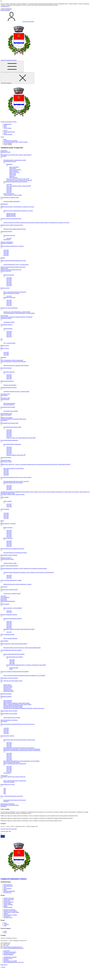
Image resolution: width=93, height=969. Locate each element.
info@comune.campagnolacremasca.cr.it (13, 947)
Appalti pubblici (7, 903)
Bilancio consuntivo (8, 538)
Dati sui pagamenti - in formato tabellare (12, 608)
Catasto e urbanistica (8, 904)
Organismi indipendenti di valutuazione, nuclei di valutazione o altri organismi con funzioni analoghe (24, 568)
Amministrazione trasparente (10, 957)
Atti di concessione (5, 509)
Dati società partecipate (8, 404)
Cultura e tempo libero (8, 899)
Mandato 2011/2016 (11, 213)
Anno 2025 (9, 187)
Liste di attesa (4, 598)
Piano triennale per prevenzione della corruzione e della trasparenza (16, 154)
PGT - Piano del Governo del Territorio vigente (11, 680)
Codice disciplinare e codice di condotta (12, 195)
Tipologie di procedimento (7, 417)
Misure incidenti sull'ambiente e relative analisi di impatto (16, 703)
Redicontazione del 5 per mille (8, 784)
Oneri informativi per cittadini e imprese (10, 197)
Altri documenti (7, 773)
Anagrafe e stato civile (8, 898)
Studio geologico (7, 684)
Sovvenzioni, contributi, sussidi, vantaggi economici (16, 142)
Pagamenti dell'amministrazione (8, 601)
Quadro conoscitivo (7, 686)
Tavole (10, 669)
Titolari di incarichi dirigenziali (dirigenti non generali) (13, 267)
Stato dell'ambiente (7, 700)
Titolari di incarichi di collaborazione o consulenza (12, 246)
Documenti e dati (7, 892)
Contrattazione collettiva (6, 318)
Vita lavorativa (6, 900)
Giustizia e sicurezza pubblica (10, 911)
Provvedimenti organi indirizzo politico (9, 423)
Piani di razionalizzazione (9, 403)
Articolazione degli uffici (6, 231)
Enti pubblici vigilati (5, 398)
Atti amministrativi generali (9, 161)
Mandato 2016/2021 (11, 214)
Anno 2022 (9, 191)
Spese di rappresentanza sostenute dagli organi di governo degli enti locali (17, 724)
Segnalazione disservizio (9, 953)
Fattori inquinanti (7, 701)
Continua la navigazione (6, 9)
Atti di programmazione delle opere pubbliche (11, 650)
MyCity (3, 967)
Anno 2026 (9, 184)
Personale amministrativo (9, 891)
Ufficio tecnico (12, 168)
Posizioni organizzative (6, 271)
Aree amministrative (8, 886)
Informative (6, 801)
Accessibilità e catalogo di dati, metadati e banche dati (13, 776)
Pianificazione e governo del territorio (9, 678)
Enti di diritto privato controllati (8, 407)
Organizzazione (4, 203)
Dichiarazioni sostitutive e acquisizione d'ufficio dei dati (13, 419)
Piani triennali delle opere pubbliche (14, 657)
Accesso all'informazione (9, 131)
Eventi (4, 932)
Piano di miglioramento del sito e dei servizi (13, 962)
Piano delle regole (7, 687)
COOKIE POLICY (5, 6)
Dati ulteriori (3, 806)
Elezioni (5, 130)
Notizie (5, 923)
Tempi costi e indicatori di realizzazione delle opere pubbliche (15, 671)
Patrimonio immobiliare (6, 557)
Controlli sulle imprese (6, 457)
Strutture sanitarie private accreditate (9, 710)
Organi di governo (7, 884)
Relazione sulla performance (7, 381)
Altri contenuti (4, 721)
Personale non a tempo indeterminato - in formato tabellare (16, 311)
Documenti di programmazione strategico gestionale (15, 181)
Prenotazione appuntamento (9, 952)
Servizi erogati (4, 586)
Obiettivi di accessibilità (8, 782)
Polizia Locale (12, 173)
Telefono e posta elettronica (7, 242)
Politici (5, 889)
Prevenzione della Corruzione (7, 735)
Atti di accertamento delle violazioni (11, 762)
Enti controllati (4, 395)
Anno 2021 (9, 192)
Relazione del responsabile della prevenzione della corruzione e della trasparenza (21, 750)
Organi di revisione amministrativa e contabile (11, 580)
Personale (3, 257)
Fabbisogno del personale (9, 297)
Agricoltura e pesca (7, 917)
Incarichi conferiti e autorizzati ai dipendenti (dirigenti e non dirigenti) (16, 316)
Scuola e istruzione (13, 171)
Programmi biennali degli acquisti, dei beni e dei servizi (16, 481)
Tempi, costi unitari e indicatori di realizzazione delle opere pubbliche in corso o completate (24, 675)
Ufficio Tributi (12, 174)
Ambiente (5, 913)
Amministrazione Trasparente (10, 140)
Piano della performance (6, 368)
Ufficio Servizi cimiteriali (15, 169)
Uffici (4, 887)
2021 (4, 791)
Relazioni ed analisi (13, 667)
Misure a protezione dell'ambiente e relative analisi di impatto (17, 704)
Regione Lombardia (5, 10)
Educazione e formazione (9, 909)
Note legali (6, 959)
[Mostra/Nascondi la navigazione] (12, 66)
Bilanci (2, 520)
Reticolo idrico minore (8, 691)
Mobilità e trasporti (7, 907)
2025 (4, 788)
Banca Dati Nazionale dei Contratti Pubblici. (13, 468)
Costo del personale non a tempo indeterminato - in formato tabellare (19, 313)
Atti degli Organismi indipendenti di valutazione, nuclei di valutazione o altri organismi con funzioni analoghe (28, 572)
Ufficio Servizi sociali (14, 172)
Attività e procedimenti (6, 414)
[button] (7, 124)
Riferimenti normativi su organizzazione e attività (14, 160)
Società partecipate (5, 399)
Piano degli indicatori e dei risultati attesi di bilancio (12, 548)
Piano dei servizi (7, 688)
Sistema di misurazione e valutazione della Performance (13, 361)
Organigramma (6, 239)
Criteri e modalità (8, 143)
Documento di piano (8, 690)
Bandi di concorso (5, 345)
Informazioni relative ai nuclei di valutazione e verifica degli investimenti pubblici (22, 647)
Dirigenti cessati (4, 268)
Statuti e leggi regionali (8, 193)
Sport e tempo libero (14, 167)
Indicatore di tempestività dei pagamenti (12, 618)
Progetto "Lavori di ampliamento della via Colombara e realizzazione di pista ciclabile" (26, 665)
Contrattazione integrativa (6, 324)
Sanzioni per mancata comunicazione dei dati (11, 218)
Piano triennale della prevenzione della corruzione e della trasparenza (19, 739)
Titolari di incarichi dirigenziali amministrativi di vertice (13, 260)
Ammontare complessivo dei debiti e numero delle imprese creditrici (19, 629)
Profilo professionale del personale (11, 293)
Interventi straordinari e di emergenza (9, 720)
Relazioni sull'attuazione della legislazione (13, 705)
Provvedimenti (4, 420)
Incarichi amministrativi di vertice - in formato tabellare (16, 264)
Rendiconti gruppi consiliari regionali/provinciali (12, 225)
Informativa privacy (7, 958)
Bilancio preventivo (7, 527)
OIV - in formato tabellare (9, 343)
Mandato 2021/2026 (11, 216)
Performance (3, 357)
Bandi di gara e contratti (6, 461)
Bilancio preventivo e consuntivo (8, 523)
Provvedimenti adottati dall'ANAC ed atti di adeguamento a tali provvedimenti (21, 761)
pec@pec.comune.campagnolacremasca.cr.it (13, 948)
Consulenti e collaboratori (6, 243)
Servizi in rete (4, 599)
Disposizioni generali (5, 152)
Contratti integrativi (7, 328)
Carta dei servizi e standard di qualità (9, 589)
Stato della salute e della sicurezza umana (12, 707)
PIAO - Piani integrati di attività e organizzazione (14, 292)
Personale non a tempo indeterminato (9, 307)
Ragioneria (11, 176)
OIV (2, 339)
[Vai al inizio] (1, 834)
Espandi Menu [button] (4, 150)
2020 (4, 789)
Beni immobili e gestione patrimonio (9, 555)
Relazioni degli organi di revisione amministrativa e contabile (17, 584)
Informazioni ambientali (6, 693)
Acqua (5, 133)
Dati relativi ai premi (5, 394)
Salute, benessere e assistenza (10, 914)
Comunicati (6, 924)
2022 (4, 792)
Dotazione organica (5, 288)
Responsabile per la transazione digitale (10, 805)
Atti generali (3, 156)
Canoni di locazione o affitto (7, 559)
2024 (4, 793)
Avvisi (4, 925)
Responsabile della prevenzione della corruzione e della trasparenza (18, 747)
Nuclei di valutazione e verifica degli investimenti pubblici (14, 643)
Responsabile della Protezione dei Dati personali (14, 800)
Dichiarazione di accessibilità (10, 961)
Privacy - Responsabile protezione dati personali (12, 796)
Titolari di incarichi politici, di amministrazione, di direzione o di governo (17, 206)
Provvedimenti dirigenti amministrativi (9, 440)
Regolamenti (9, 164)
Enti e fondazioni (7, 888)
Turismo (5, 905)
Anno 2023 (9, 189)
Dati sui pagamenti (5, 604)
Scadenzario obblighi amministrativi (11, 201)
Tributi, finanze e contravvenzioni (11, 912)
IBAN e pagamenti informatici (8, 634)
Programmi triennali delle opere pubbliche (13, 482)
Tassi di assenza (4, 315)
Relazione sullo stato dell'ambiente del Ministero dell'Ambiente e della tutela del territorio (23, 708)
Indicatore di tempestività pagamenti (9, 614)
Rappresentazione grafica (6, 413)
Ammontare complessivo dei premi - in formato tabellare (16, 391)
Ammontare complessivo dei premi (9, 387)
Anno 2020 (9, 284)
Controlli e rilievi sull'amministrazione (9, 565)
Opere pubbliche (4, 640)
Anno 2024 (9, 188)
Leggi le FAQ (6, 950)
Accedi (2, 136)
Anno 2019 (9, 285)
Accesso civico (4, 775)
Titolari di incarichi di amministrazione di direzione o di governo (18, 210)
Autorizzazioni (6, 916)
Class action (3, 596)
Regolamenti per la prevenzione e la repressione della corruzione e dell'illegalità (21, 749)
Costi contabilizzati (5, 597)
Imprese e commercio (8, 902)
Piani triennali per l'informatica (8, 803)
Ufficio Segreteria (13, 177)
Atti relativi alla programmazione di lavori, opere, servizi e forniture (16, 477)
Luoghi (5, 931)
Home (4, 139)
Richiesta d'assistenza (8, 954)
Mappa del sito (4, 964)
